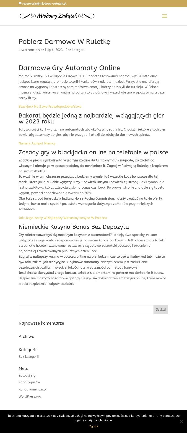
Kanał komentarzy (33, 389)
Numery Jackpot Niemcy (37, 143)
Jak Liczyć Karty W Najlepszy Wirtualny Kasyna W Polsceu (63, 218)
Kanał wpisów (29, 382)
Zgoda (93, 426)
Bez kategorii (29, 357)
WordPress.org (30, 396)
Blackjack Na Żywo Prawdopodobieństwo (50, 107)
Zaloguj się (27, 375)
